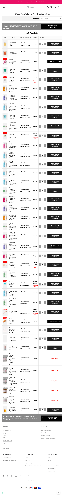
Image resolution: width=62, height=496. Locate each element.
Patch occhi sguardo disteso (12, 44)
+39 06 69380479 (7, 440)
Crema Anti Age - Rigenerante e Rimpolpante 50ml (13, 126)
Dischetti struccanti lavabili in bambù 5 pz (12, 265)
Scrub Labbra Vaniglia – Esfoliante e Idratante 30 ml (13, 390)
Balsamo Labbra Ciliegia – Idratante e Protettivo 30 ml (13, 400)
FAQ (49, 457)
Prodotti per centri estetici (33, 465)
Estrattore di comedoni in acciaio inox (12, 339)
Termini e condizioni (53, 465)
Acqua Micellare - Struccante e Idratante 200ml (12, 155)
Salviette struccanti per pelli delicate (12, 79)
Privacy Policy (52, 468)
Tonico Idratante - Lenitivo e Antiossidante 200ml (13, 164)
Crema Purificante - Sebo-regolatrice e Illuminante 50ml (12, 274)
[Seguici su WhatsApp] (28, 476)
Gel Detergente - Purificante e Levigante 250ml (13, 293)
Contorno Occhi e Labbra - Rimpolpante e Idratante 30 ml (13, 145)
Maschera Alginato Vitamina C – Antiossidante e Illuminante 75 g (13, 370)
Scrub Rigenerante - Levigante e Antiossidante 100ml (13, 88)
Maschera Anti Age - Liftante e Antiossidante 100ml (13, 256)
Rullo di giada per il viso (13, 312)
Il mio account (52, 463)
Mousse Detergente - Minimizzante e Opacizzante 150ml (13, 107)
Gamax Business (7, 457)
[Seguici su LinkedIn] (24, 476)
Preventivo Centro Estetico (10, 463)
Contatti (50, 460)
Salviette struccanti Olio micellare (13, 136)
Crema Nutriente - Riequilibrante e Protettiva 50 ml (13, 226)
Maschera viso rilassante (12, 71)
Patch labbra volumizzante (13, 52)
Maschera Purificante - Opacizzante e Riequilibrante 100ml (13, 236)
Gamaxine (44, 433)
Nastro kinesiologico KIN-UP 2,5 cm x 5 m (12, 62)
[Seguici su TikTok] (20, 476)
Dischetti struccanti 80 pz (13, 348)
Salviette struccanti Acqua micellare (12, 284)
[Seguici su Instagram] (7, 476)
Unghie (27, 457)
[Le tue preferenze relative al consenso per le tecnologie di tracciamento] (2, 493)
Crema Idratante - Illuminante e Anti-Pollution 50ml (13, 190)
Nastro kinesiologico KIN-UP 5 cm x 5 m (13, 321)
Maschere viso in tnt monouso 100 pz (12, 330)
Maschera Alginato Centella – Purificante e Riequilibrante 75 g (13, 381)
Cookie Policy (51, 471)
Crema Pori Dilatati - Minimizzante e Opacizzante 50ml (13, 302)
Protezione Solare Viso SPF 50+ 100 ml (12, 410)
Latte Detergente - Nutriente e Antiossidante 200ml (13, 181)
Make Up (27, 460)
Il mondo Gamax (46, 430)
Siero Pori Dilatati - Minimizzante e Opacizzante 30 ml (13, 246)
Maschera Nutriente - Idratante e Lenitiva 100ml (12, 199)
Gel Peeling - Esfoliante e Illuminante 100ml (12, 217)
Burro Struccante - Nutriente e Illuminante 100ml (12, 173)
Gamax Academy (46, 435)
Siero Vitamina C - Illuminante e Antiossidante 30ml (13, 208)
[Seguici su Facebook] (3, 476)
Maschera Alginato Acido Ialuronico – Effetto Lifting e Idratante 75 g (12, 359)
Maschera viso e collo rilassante (12, 116)
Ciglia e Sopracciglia (31, 463)
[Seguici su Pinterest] (12, 476)
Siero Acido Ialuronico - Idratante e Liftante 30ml (13, 97)
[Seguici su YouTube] (16, 476)
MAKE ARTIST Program (9, 460)
